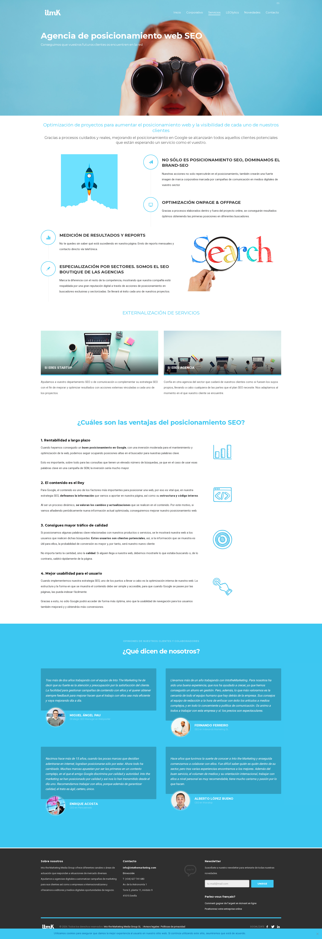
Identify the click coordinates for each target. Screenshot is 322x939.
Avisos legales (151, 926)
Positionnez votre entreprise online (223, 908)
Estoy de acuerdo (258, 933)
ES (278, 3)
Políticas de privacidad (173, 926)
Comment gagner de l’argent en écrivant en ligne (230, 903)
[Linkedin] (278, 926)
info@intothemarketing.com (139, 867)
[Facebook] (267, 926)
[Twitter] (273, 926)
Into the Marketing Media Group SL (122, 926)
